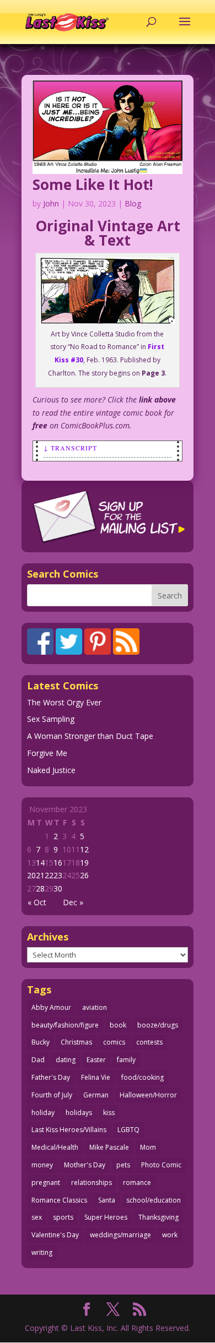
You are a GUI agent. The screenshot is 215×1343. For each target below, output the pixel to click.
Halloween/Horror (148, 1095)
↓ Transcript (70, 447)
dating (66, 1059)
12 (84, 849)
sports (63, 1217)
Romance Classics (59, 1200)
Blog (133, 203)
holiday (43, 1112)
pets (123, 1165)
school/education (153, 1200)
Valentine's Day (55, 1234)
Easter (96, 1059)
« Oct (37, 902)
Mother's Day (84, 1165)
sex (36, 1217)
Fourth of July (51, 1095)
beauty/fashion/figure (65, 1025)
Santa (106, 1200)
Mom (148, 1147)
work (170, 1234)
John (51, 203)
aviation (94, 1007)
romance (137, 1182)
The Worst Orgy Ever (64, 702)
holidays (79, 1112)
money (42, 1165)
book (118, 1025)
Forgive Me (47, 753)
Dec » (73, 902)
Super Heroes (105, 1217)
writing (41, 1252)
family (126, 1059)
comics (114, 1042)
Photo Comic (161, 1165)
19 (84, 862)
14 (40, 862)
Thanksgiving (158, 1217)
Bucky (40, 1042)
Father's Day (50, 1077)
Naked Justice (51, 770)
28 (40, 888)
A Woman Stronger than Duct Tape (90, 736)
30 (57, 888)
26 (84, 875)
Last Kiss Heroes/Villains (68, 1129)
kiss (109, 1112)
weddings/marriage (120, 1234)
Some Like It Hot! (93, 184)
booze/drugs (157, 1025)
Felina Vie (95, 1077)
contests (149, 1042)
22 (49, 875)
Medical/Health (54, 1147)
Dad (38, 1059)
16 (57, 862)
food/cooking (142, 1077)
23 (57, 875)
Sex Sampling (50, 719)
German (96, 1095)
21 (40, 875)
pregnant (45, 1182)
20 (31, 875)
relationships (91, 1182)
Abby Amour (51, 1007)
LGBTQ (128, 1129)
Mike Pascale (109, 1147)
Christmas (76, 1042)
